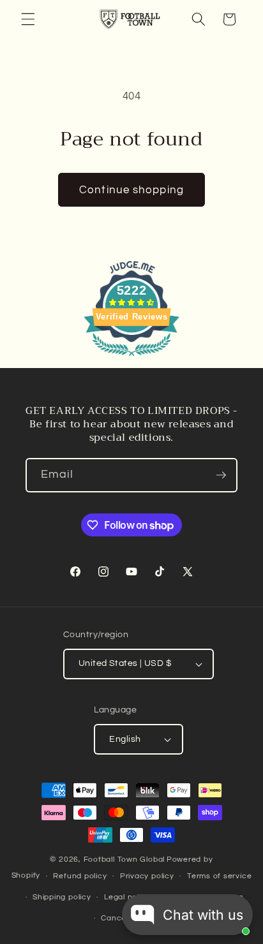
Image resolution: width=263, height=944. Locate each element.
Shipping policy (62, 897)
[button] (28, 19)
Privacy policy (147, 876)
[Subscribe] (221, 475)
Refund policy (80, 876)
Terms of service (219, 876)
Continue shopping (131, 189)
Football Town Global (124, 859)
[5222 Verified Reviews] (131, 358)
